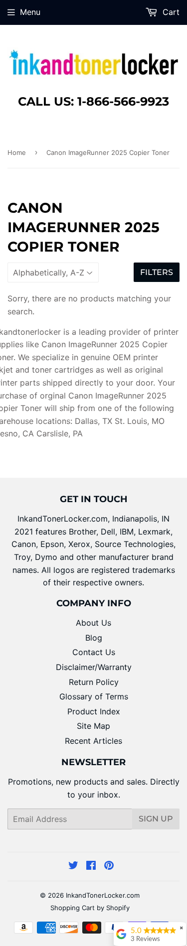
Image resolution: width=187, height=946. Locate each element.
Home (16, 152)
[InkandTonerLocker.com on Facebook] (91, 866)
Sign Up (156, 818)
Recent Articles (93, 741)
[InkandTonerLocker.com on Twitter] (73, 866)
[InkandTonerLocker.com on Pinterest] (109, 866)
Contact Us (93, 652)
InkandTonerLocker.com (103, 895)
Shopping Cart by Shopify (90, 908)
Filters (156, 272)
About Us (93, 623)
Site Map (93, 726)
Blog (93, 638)
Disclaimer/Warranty (94, 667)
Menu (30, 12)
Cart (170, 12)
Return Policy (94, 682)
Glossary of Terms (93, 696)
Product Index (93, 711)
